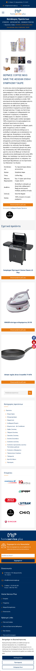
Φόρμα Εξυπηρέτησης (9, 607)
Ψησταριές (10, 462)
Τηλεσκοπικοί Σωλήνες (14, 453)
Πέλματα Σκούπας (12, 432)
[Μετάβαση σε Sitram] (24, 504)
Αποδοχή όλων (18, 657)
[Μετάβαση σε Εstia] (10, 512)
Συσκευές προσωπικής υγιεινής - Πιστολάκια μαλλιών (17, 446)
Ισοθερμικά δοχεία (16, 208)
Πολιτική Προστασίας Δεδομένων (12, 626)
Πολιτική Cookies (8, 622)
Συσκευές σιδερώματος (14, 450)
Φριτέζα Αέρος (11, 459)
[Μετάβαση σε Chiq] (24, 512)
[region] (18, 654)
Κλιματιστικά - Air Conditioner (16, 426)
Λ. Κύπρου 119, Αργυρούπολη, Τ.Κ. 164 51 (18, 2)
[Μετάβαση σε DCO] (10, 500)
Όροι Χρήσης (6, 630)
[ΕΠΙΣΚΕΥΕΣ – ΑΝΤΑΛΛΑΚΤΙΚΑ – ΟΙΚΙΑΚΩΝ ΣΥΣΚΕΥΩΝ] (18, 12)
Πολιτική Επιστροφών (9, 635)
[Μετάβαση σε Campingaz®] (10, 481)
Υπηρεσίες (6, 603)
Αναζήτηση (30, 393)
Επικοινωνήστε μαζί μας (18, 205)
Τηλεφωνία (10, 456)
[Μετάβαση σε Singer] (10, 521)
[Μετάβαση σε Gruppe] (24, 491)
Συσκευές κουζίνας (13, 441)
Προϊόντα (24, 208)
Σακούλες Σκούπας (13, 435)
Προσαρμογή (18, 662)
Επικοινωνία (6, 611)
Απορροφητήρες (12, 417)
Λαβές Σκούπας (12, 429)
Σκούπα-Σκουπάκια (13, 438)
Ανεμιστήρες (11, 414)
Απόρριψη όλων (18, 667)
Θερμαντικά (10, 420)
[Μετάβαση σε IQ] (24, 482)
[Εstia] (9, 214)
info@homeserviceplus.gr (11, 5)
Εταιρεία (5, 598)
